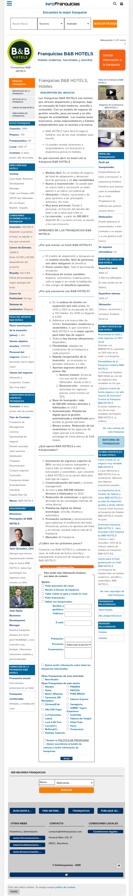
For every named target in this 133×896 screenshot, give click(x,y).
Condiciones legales (105, 831)
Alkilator (49, 687)
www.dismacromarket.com (28, 851)
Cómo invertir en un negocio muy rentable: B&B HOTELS (110, 463)
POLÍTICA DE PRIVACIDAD (73, 740)
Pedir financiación (55, 598)
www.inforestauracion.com (29, 838)
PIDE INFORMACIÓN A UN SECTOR (53, 810)
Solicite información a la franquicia (112, 60)
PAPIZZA (75, 690)
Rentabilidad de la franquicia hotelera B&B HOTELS (111, 365)
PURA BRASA (77, 694)
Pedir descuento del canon (59, 586)
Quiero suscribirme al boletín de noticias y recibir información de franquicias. (62, 748)
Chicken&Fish (52, 704)
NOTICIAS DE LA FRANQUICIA (19, 100)
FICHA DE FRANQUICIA (19, 83)
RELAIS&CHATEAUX (110, 615)
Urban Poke (76, 722)
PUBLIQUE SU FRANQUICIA (112, 810)
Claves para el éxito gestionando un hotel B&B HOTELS (109, 562)
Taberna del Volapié (80, 718)
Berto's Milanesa (54, 694)
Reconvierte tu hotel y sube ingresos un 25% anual (110, 338)
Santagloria (76, 704)
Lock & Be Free (53, 722)
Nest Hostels (51, 679)
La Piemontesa (53, 715)
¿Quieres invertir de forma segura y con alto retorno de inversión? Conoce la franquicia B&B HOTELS (111, 395)
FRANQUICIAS (81, 810)
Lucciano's (51, 726)
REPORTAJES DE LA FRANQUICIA (21, 92)
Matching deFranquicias (111, 441)
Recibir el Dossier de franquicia (62, 590)
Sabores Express (79, 699)
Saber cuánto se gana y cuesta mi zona (66, 594)
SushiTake (75, 715)
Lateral (48, 718)
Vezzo (73, 726)
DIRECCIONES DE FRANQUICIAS (20, 114)
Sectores (44, 23)
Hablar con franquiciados (58, 602)
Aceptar (14, 891)
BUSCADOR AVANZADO (24, 810)
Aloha (48, 690)
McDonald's (51, 729)
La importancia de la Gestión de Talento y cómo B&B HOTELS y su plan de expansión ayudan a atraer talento (111, 497)
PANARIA (75, 687)
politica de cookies (65, 887)
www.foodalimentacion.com (29, 844)
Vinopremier (76, 729)
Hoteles (103, 632)
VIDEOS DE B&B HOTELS (23, 108)
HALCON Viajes (53, 709)
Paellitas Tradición (55, 733)
